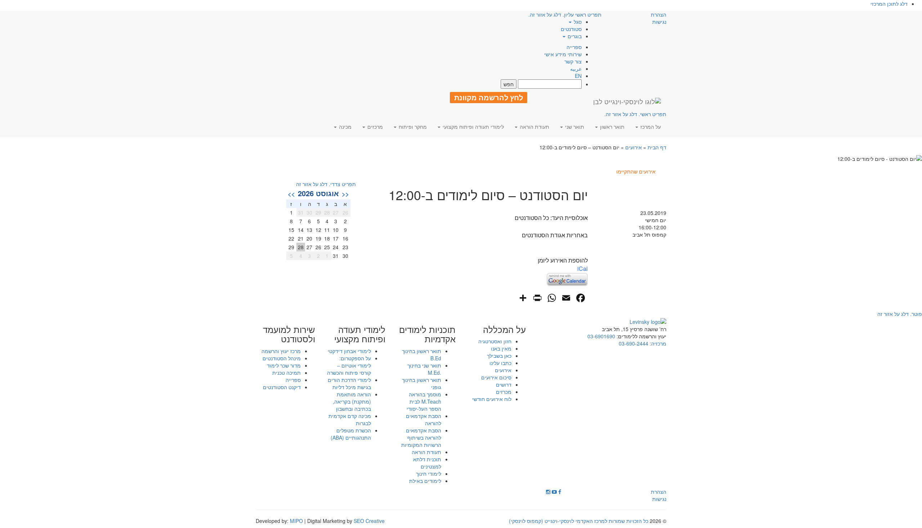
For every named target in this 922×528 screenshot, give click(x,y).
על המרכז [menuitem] (650, 126)
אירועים (633, 147)
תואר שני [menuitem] (574, 126)
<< (345, 193)
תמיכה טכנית (286, 372)
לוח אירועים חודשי (491, 398)
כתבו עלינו (500, 362)
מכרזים (503, 391)
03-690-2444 (633, 343)
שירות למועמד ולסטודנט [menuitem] (289, 334)
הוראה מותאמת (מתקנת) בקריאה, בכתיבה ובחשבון (352, 401)
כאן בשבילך (499, 355)
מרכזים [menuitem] (374, 126)
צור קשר (573, 61)
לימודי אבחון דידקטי (349, 351)
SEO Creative (369, 520)
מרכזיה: (657, 343)
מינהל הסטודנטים (282, 358)
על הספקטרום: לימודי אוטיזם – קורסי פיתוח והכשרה (349, 365)
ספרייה (574, 46)
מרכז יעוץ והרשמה (281, 351)
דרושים (503, 384)
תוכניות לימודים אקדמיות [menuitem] (427, 334)
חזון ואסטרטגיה (494, 341)
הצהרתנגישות (658, 18)
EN (578, 75)
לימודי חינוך (428, 473)
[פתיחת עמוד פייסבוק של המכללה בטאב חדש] (559, 491)
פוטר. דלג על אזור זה (899, 313)
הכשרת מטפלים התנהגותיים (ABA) (351, 434)
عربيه (576, 68)
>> (291, 193)
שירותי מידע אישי (563, 54)
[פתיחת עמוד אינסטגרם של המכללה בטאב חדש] (548, 491)
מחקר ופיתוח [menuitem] (412, 126)
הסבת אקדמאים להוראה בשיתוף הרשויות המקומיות (421, 437)
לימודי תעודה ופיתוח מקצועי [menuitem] (472, 126)
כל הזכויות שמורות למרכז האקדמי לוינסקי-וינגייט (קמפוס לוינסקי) (578, 520)
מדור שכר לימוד (284, 365)
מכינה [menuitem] (344, 126)
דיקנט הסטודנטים (282, 387)
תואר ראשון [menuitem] (612, 126)
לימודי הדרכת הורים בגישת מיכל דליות (349, 383)
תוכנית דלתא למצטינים (427, 463)
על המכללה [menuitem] (504, 329)
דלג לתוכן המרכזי (889, 3)
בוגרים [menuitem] (574, 36)
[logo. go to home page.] (627, 101)
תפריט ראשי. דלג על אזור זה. (635, 114)
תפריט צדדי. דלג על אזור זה (326, 184)
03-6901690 (601, 336)
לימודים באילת (425, 480)
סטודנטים (571, 28)
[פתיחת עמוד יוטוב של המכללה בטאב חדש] (554, 491)
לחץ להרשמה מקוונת (488, 97)
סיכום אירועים (496, 377)
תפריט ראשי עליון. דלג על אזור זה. (564, 14)
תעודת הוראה (426, 452)
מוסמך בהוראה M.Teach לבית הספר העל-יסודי (424, 401)
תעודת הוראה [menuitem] (533, 126)
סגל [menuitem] (577, 21)
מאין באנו (501, 348)
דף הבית (657, 147)
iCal (582, 268)
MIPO (296, 520)
